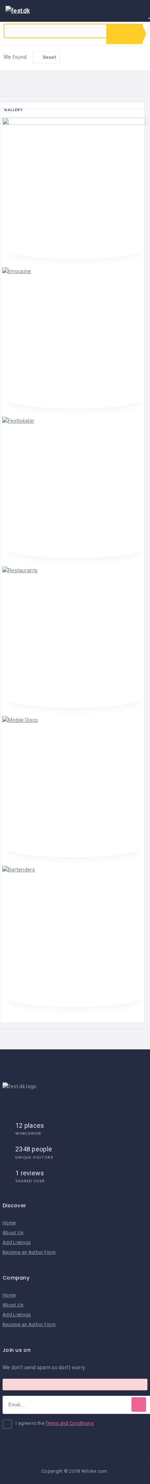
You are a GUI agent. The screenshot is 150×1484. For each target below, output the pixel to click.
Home (9, 1222)
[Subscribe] (138, 1404)
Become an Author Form (29, 1252)
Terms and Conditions (70, 1423)
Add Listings (17, 1242)
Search (124, 34)
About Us (13, 1232)
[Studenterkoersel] (74, 187)
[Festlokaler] (74, 486)
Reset (49, 57)
